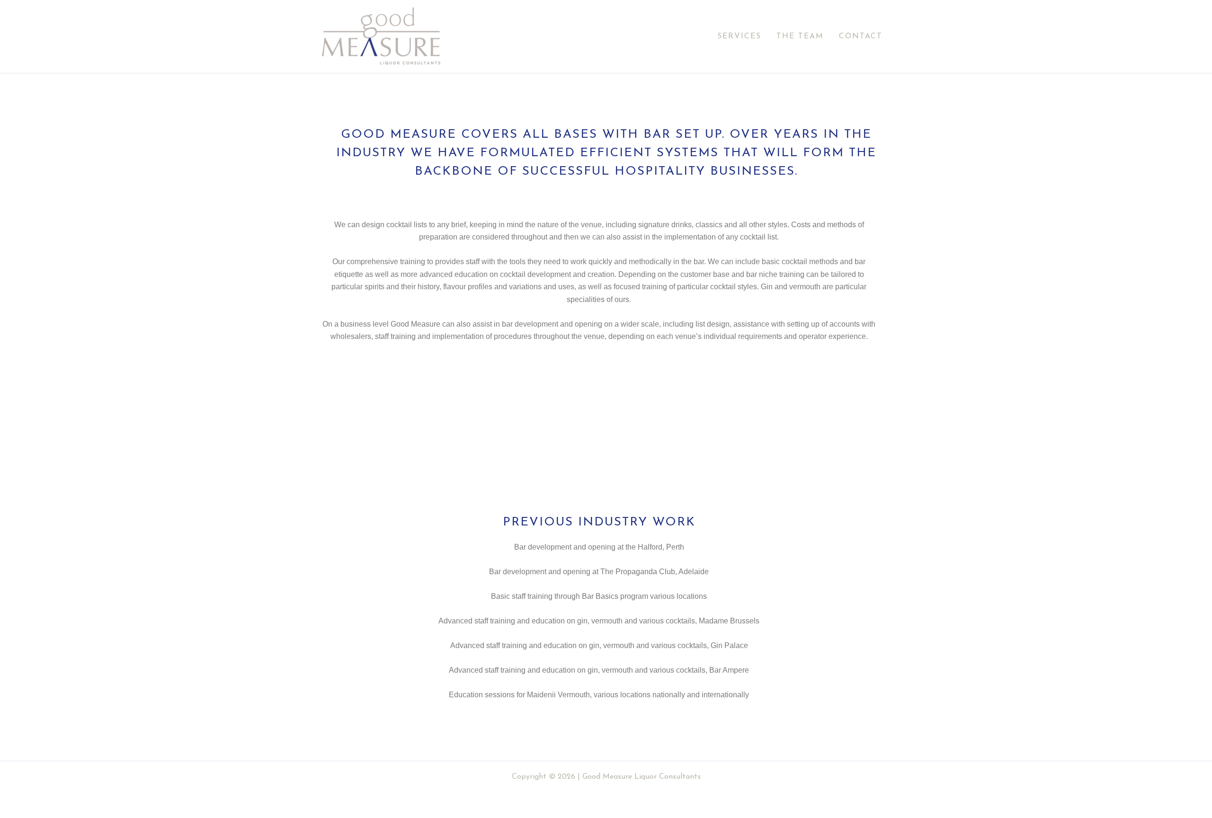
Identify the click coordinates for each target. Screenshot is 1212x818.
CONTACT (860, 36)
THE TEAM (800, 36)
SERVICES (739, 36)
